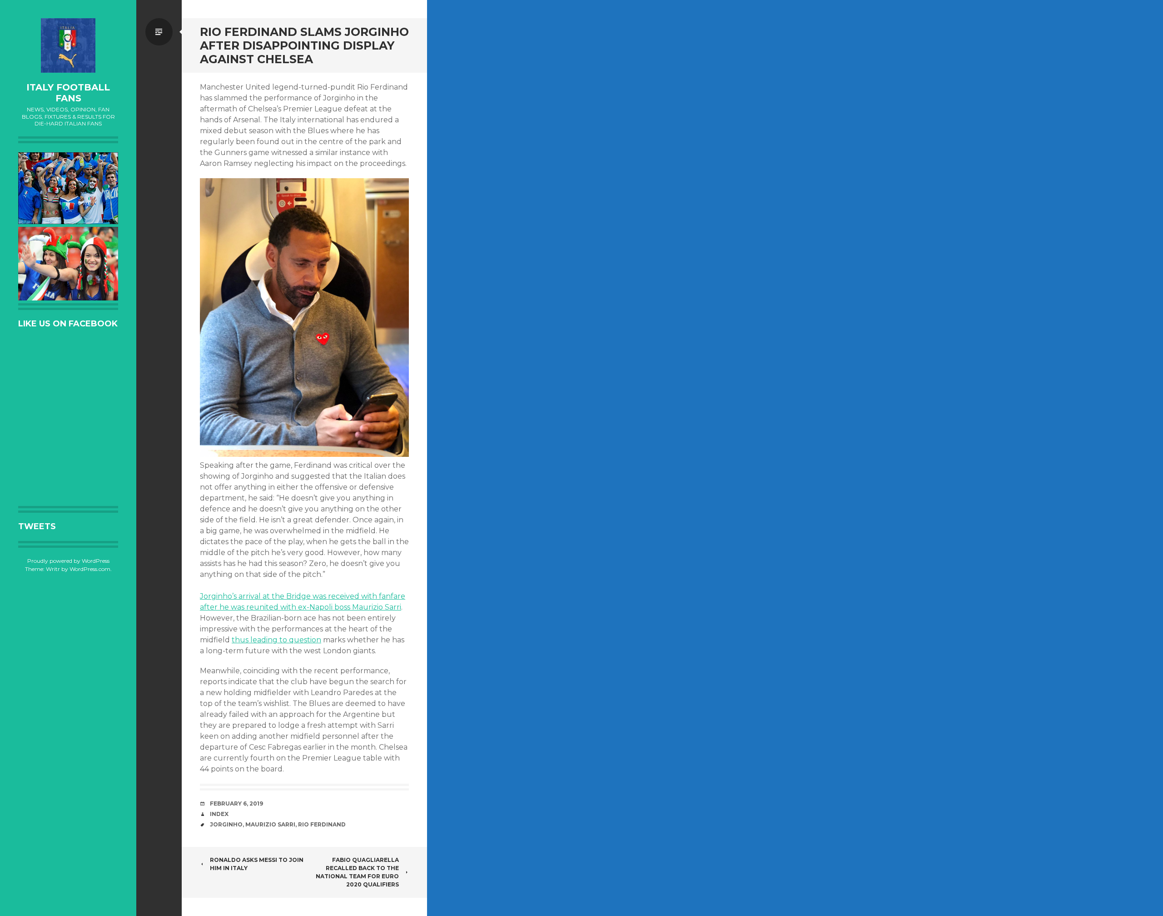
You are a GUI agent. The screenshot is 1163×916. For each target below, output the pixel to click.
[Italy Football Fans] (68, 45)
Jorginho (226, 824)
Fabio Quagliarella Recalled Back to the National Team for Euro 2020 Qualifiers (357, 872)
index (219, 814)
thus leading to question (276, 640)
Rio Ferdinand (322, 824)
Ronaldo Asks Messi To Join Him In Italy (256, 863)
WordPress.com (90, 569)
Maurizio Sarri (270, 824)
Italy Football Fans (68, 93)
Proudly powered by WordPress (68, 560)
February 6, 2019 (236, 803)
